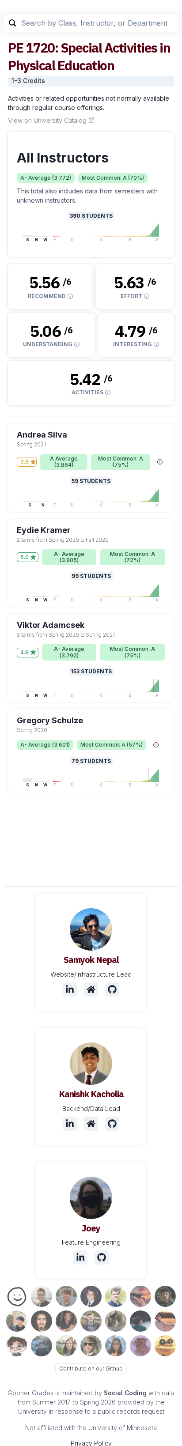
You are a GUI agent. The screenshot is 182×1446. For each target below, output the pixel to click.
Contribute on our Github (91, 1368)
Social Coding (125, 1393)
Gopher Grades (30, 1393)
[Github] (112, 989)
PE (15, 47)
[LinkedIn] (70, 989)
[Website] (91, 989)
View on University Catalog (47, 120)
